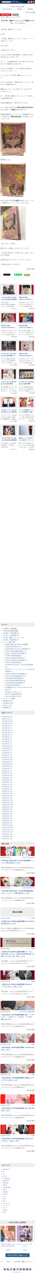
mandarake (7, 1187)
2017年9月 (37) (7, 834)
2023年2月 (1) (7, 741)
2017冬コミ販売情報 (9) (11, 635)
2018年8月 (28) (7, 809)
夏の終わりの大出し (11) (13, 692)
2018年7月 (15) (7, 811)
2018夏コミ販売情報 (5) (11, 633)
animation (6, 1169)
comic (5, 1176)
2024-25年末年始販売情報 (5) (15, 651)
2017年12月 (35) (7, 827)
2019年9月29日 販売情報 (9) (15, 683)
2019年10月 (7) (7, 778)
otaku (5, 1189)
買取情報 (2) (7, 708)
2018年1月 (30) (7, 825)
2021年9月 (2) (7, 762)
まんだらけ (6, 1203)
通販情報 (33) (7, 701)
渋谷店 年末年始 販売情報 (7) (15, 658)
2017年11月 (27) (7, 830)
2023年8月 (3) (7, 737)
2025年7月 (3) (7, 719)
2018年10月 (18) (7, 805)
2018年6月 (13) (7, 814)
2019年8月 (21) (7, 782)
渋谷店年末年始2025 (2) (13, 647)
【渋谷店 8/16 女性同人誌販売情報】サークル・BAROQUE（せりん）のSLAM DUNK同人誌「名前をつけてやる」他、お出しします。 (17, 954)
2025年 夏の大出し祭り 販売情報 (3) (17, 649)
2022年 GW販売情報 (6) (13, 662)
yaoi (4, 1198)
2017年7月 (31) (7, 839)
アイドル (6, 1205)
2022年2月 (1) (7, 755)
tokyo (5, 1194)
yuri (4, 1201)
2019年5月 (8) (7, 789)
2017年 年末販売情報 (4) (13, 694)
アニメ (5, 1208)
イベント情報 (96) (9, 642)
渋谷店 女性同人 (7, 9)
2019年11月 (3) (7, 775)
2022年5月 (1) (7, 750)
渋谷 (4, 1212)
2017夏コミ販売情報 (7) (11, 640)
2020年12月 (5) (7, 764)
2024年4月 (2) (7, 726)
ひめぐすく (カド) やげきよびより (24, 1245)
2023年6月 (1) (7, 739)
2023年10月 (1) (7, 732)
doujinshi (6, 1180)
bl (3, 1174)
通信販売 (19, 9)
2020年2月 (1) (7, 769)
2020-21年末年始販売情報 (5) (15, 676)
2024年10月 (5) (7, 723)
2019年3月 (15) (7, 793)
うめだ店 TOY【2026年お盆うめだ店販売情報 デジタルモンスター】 (9, 355)
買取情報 (30, 9)
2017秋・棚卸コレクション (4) (13, 638)
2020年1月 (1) (6, 771)
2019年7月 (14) (7, 784)
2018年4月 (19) (7, 818)
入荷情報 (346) (8, 703)
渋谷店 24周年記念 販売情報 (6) (16, 674)
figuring (5, 1183)
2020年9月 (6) (7, 766)
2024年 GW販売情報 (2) (13, 656)
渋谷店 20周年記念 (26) (13, 696)
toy (4, 1196)
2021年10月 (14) (7, 759)
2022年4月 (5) (7, 753)
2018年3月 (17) (7, 820)
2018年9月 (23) (7, 807)
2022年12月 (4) (7, 746)
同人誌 (5, 1210)
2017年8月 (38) (7, 836)
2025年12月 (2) (7, 717)
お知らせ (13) (7, 705)
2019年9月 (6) (7, 780)
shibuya (5, 1192)
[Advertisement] (17, 538)
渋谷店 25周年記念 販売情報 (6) (16, 660)
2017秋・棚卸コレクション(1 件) (10, 17)
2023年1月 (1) (6, 744)
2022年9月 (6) (7, 748)
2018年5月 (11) (7, 816)
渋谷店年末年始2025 (28, 857)
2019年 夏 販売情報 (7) (13, 685)
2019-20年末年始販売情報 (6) (15, 680)
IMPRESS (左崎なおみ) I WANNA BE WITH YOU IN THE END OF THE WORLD (8, 1245)
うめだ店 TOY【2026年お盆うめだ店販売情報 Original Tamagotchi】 (26, 383)
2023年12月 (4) (7, 730)
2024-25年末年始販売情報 (27, 1011)
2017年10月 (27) (7, 832)
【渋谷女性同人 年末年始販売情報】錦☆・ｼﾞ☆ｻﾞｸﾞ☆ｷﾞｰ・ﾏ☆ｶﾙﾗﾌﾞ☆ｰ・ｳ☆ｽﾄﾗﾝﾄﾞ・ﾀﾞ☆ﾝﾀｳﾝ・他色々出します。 (17, 1017)
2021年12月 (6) (7, 757)
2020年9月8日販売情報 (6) (14, 678)
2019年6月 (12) (7, 787)
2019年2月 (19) (7, 796)
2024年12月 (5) (7, 721)
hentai (5, 1185)
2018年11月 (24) (7, 802)
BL (4, 1171)
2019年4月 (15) (7, 791)
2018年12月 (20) (7, 800)
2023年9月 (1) (7, 735)
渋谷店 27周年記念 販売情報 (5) (16, 653)
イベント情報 (31, 918)
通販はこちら (17, 1255)
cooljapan (6, 1178)
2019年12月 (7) (7, 773)
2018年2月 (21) (7, 823)
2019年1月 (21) (7, 798)
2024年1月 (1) (6, 728)
